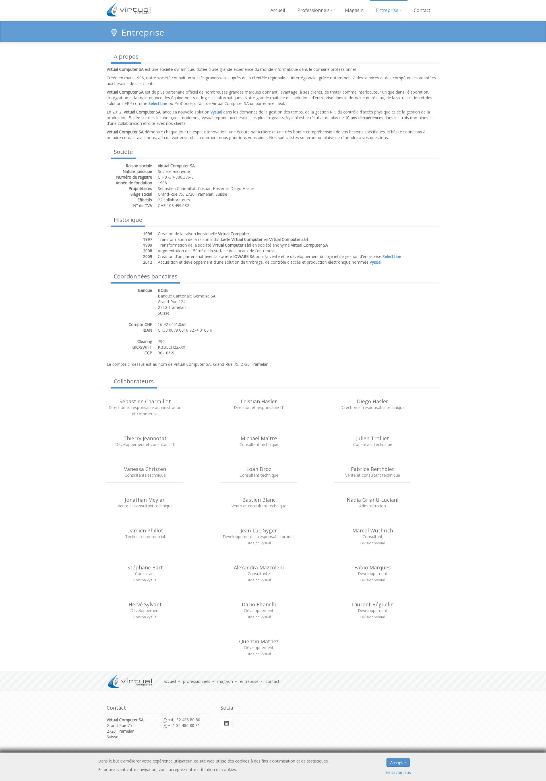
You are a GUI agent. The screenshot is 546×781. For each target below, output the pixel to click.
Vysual (375, 262)
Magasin (354, 10)
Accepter (398, 762)
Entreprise (387, 10)
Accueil (277, 10)
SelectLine (391, 256)
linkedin (227, 723)
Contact (422, 10)
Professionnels (313, 10)
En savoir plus (398, 772)
